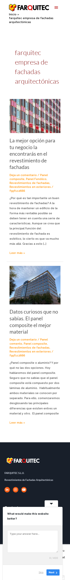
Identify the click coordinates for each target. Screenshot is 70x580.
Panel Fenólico (36, 179)
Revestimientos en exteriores (30, 186)
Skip (41, 572)
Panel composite (35, 343)
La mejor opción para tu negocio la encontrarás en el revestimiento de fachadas (32, 153)
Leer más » (17, 252)
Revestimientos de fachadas (29, 182)
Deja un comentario (23, 175)
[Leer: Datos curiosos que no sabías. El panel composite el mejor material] (35, 284)
